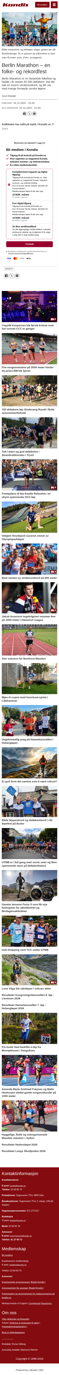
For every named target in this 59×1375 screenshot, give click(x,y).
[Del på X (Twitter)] (29, 113)
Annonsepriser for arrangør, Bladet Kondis (22, 1288)
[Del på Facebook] (24, 113)
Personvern (7, 1338)
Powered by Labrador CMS (29, 1370)
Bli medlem (42, 5)
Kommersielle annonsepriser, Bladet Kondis (23, 1282)
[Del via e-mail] (34, 113)
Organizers (46, 1303)
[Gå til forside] (16, 5)
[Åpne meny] (54, 4)
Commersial (34, 1303)
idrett (9, 269)
